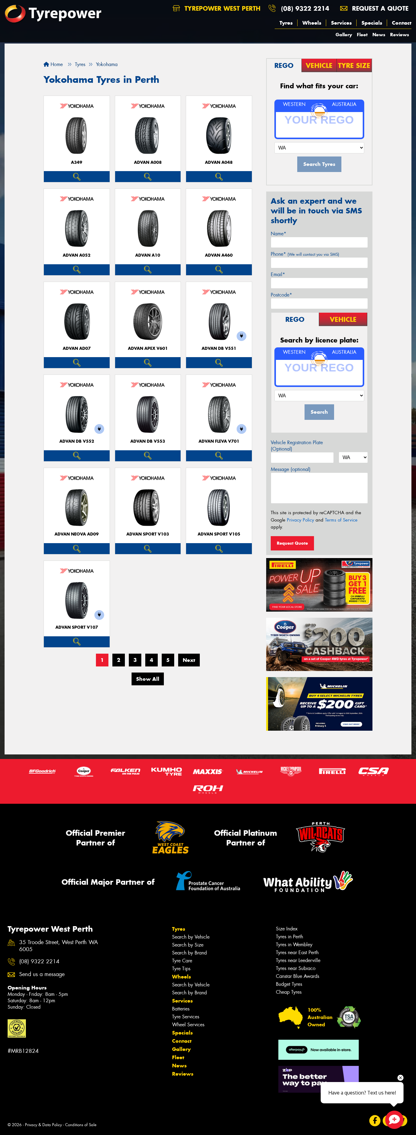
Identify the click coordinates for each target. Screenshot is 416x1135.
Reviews (399, 34)
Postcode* (281, 295)
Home (56, 64)
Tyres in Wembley (294, 944)
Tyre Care (182, 961)
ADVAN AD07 (77, 348)
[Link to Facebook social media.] (375, 1120)
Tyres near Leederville (298, 960)
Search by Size (187, 945)
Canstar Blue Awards (297, 976)
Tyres (286, 22)
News (378, 34)
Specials (371, 22)
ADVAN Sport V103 (147, 534)
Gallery (344, 34)
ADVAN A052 (76, 255)
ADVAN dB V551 (219, 348)
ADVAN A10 (147, 255)
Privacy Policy (300, 520)
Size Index (287, 929)
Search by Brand (189, 953)
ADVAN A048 (219, 162)
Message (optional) (291, 469)
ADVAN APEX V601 (148, 348)
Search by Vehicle (191, 937)
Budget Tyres (289, 984)
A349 (76, 162)
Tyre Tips (181, 968)
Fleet (362, 34)
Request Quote (292, 543)
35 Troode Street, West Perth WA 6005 (58, 946)
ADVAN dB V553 (147, 441)
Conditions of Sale (81, 1124)
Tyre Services (185, 1017)
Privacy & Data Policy (43, 1124)
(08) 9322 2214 (305, 8)
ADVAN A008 (148, 162)
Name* (278, 233)
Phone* (305, 254)
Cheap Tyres (288, 992)
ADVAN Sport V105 (219, 534)
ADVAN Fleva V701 (219, 441)
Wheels (311, 22)
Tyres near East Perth (297, 952)
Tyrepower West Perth (221, 8)
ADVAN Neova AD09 (77, 534)
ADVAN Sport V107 (76, 627)
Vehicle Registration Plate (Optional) (297, 445)
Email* (278, 274)
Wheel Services (188, 1024)
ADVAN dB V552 (76, 441)
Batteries (180, 1009)
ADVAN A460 (219, 255)
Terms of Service (341, 520)
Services (341, 22)
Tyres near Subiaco (296, 968)
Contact (401, 22)
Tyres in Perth (289, 936)
